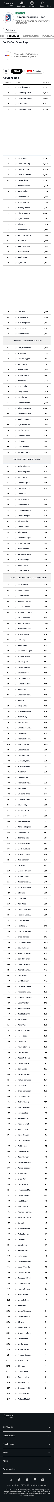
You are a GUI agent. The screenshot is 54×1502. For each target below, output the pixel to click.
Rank (7, 83)
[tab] (13, 36)
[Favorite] (16, 87)
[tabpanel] (27, 722)
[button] (10, 30)
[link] (9, 4)
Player (19, 83)
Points (46, 83)
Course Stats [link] (31, 35)
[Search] (6, 71)
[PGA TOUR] (9, 1416)
